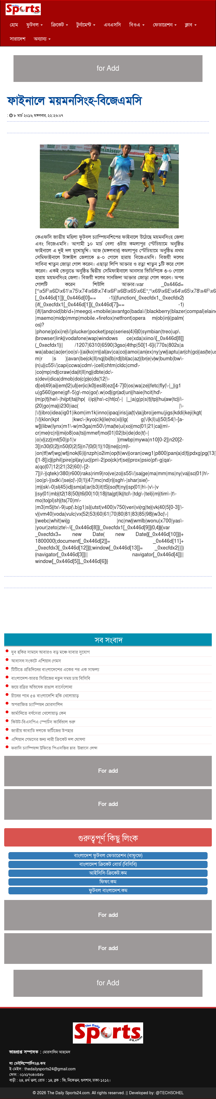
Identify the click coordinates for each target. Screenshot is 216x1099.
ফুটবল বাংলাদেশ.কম (108, 890)
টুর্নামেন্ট (84, 25)
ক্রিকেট (58, 25)
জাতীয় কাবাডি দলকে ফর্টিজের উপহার (42, 731)
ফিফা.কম (108, 882)
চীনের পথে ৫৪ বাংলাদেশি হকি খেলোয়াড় (45, 696)
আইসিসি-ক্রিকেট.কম (108, 873)
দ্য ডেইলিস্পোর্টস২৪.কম (27, 1063)
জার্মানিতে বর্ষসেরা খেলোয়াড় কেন (38, 713)
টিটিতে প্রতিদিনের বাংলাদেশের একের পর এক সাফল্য (55, 670)
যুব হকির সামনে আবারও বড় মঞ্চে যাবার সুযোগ (50, 652)
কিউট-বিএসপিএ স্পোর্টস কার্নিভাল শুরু (43, 722)
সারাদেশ (17, 39)
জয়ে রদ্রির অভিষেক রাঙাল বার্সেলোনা (41, 687)
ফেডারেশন (163, 25)
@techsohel (170, 1093)
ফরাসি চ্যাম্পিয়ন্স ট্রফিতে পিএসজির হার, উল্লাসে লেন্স (54, 748)
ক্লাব (189, 25)
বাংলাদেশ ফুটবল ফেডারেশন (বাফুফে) (108, 855)
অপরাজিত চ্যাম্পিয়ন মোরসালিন (36, 705)
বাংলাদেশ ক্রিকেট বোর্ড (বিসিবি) (108, 864)
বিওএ (135, 25)
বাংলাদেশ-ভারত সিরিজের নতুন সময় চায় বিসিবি (50, 678)
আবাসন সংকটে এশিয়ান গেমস (36, 661)
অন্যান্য (41, 39)
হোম (14, 25)
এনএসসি (112, 25)
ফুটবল (33, 25)
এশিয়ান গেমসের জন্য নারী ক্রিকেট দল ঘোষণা (48, 739)
